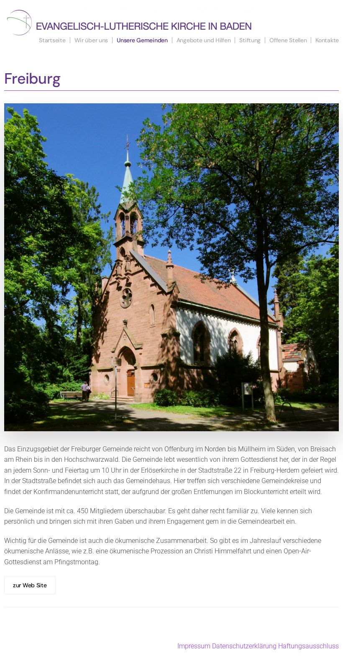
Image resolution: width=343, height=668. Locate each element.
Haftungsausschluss (308, 646)
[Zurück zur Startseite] (129, 22)
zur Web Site (30, 585)
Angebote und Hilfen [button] (204, 40)
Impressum (193, 646)
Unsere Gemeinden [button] (142, 40)
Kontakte (327, 40)
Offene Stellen (288, 40)
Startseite (52, 40)
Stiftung (250, 40)
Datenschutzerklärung (244, 646)
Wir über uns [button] (91, 40)
